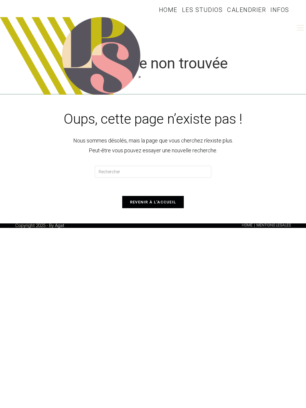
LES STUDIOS (202, 9)
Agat (59, 225)
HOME (168, 9)
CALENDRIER (246, 9)
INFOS (279, 9)
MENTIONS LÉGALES (273, 225)
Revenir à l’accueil (153, 202)
